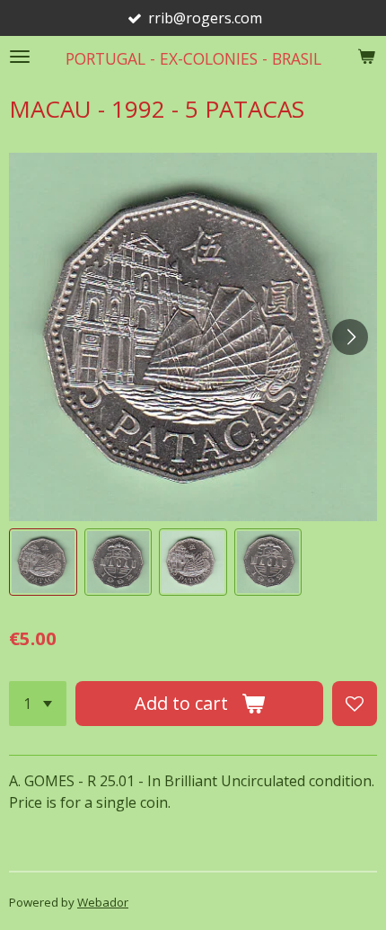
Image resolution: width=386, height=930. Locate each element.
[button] (43, 562)
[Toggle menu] (19, 56)
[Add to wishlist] (354, 703)
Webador (102, 902)
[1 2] (37, 703)
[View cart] (366, 56)
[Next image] (350, 337)
